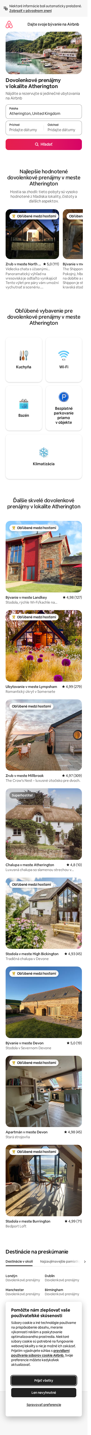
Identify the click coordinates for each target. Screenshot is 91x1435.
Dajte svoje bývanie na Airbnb (53, 24)
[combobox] (43, 113)
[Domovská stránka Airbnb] (9, 24)
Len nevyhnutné (44, 1393)
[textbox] (24, 130)
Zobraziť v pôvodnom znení (30, 11)
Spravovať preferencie (44, 1405)
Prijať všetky (43, 1380)
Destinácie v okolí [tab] (19, 1261)
